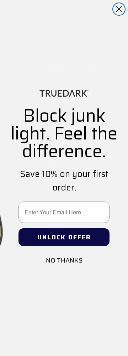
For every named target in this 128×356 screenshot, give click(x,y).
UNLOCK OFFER (64, 237)
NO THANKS (64, 260)
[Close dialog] (119, 9)
